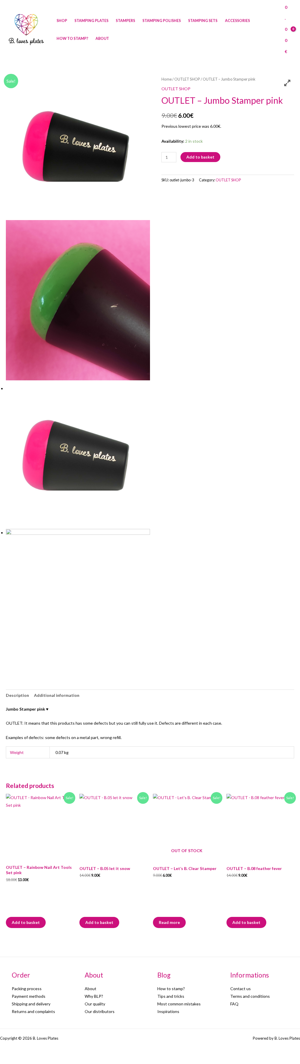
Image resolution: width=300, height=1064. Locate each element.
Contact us (240, 988)
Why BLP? (94, 996)
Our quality (95, 1003)
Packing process (27, 988)
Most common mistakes (179, 1003)
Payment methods (28, 996)
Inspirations (168, 1011)
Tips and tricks (170, 996)
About (102, 38)
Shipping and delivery (31, 1003)
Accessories (237, 20)
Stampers (125, 20)
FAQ (234, 1003)
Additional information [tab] (56, 695)
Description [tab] (17, 695)
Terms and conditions (250, 996)
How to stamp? (72, 38)
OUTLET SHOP (187, 79)
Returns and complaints (33, 1011)
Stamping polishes (161, 20)
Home (166, 79)
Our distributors (100, 1011)
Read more (169, 922)
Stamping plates (91, 20)
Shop (62, 20)
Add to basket (200, 156)
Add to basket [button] (26, 922)
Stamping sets (202, 20)
